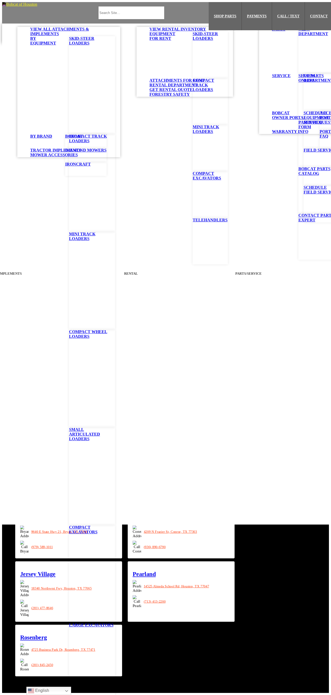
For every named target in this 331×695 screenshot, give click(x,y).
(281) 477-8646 (42, 608)
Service (281, 75)
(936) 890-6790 (155, 547)
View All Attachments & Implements (59, 31)
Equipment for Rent (162, 36)
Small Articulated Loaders (84, 434)
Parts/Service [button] (249, 273)
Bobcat (74, 136)
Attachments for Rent (177, 80)
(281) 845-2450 (42, 665)
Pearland (143, 574)
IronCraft (78, 164)
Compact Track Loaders (88, 138)
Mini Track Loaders (82, 236)
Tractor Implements (55, 150)
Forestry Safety (169, 94)
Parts (278, 29)
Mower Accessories (54, 155)
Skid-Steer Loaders (81, 40)
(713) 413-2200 (155, 601)
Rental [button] (131, 273)
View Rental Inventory (177, 29)
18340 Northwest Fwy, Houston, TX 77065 (61, 588)
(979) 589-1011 (42, 547)
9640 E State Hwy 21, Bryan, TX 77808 (59, 531)
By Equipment (43, 40)
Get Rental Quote (171, 89)
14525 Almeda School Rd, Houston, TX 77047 (176, 586)
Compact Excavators (83, 529)
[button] (19, 4)
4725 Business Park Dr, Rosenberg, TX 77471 (63, 649)
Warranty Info (290, 131)
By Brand (41, 136)
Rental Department (173, 85)
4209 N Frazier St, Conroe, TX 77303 (170, 531)
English (41, 690)
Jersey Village (38, 574)
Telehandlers (210, 220)
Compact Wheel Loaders (88, 334)
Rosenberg (33, 637)
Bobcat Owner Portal (289, 115)
